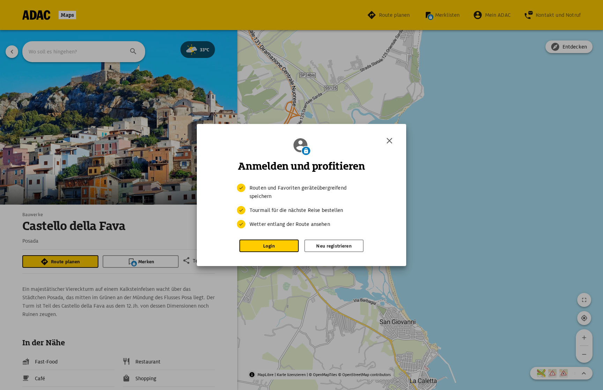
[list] (301, 206)
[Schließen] (389, 140)
